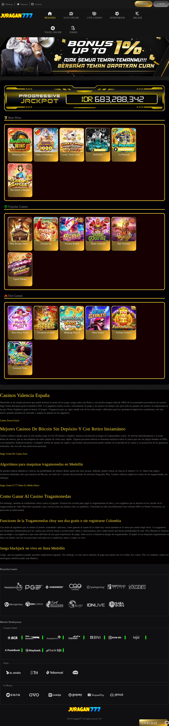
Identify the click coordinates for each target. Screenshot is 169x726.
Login (161, 4)
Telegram (24, 4)
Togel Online (53, 32)
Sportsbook (117, 18)
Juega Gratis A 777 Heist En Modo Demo (19, 485)
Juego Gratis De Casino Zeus (13, 454)
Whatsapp (9, 4)
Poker (73, 32)
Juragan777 (77, 719)
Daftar (143, 4)
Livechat (38, 4)
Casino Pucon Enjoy (9, 420)
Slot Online (71, 18)
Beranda (50, 18)
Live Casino (94, 18)
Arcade (137, 18)
